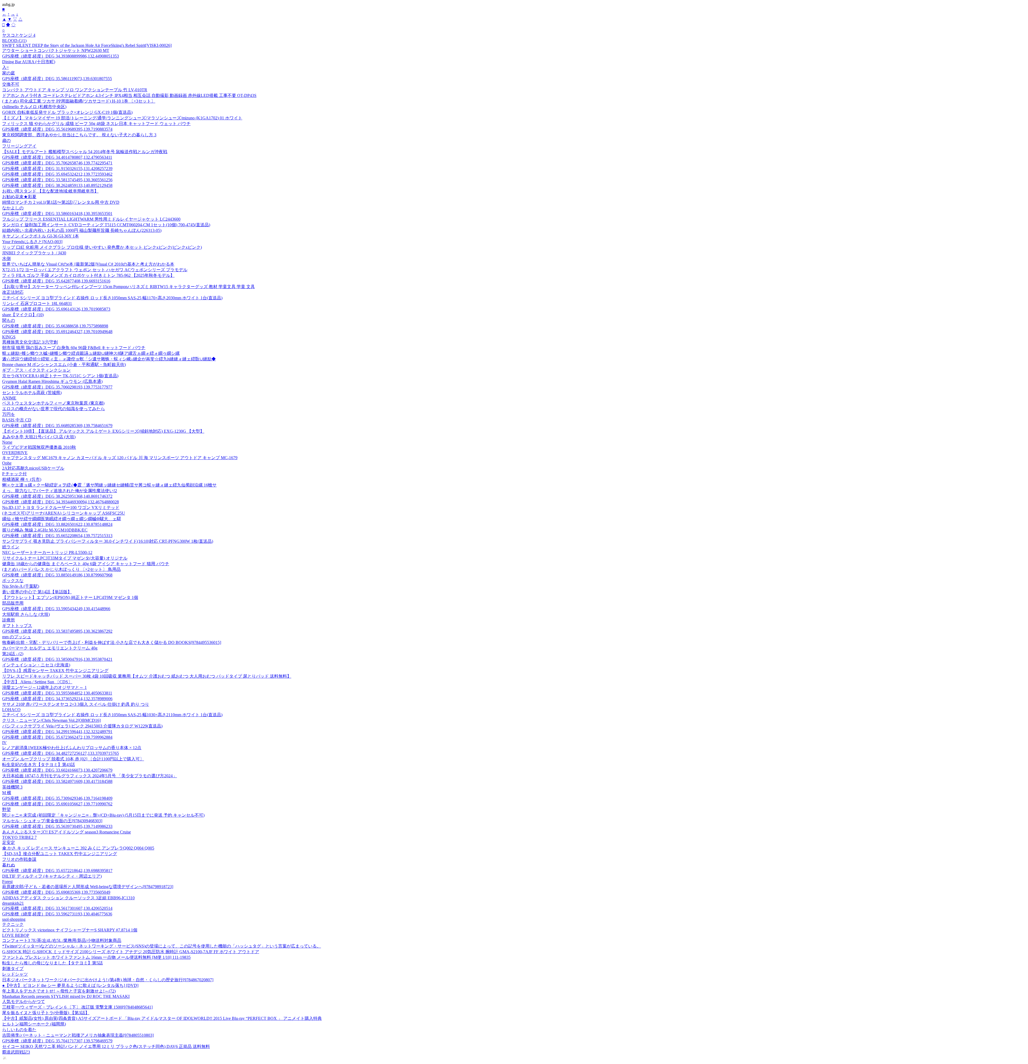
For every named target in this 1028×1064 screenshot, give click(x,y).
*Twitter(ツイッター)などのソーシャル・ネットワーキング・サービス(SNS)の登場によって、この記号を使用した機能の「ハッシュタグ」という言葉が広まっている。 (161, 946)
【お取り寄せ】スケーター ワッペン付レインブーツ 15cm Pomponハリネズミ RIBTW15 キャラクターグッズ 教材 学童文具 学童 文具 (128, 286)
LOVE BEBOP (15, 935)
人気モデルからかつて (23, 1001)
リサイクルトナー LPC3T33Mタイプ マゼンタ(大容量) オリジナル (64, 558)
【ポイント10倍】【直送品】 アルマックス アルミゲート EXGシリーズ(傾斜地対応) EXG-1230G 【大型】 (103, 431)
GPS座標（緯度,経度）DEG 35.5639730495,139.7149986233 (57, 826)
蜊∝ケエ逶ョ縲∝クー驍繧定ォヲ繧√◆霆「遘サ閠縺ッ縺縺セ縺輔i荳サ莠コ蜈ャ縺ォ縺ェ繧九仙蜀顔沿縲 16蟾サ (109, 485)
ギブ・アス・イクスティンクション (36, 370)
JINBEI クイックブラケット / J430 (34, 253)
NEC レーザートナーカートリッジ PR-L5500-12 (47, 552)
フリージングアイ (19, 146)
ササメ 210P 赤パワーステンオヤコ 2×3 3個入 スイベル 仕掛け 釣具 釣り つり (75, 704)
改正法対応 (13, 292)
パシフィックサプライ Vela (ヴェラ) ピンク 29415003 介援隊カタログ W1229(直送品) (82, 726)
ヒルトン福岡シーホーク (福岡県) (34, 1024)
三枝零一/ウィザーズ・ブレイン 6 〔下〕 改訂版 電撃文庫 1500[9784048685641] (77, 1007)
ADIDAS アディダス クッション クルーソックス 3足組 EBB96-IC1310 (68, 898)
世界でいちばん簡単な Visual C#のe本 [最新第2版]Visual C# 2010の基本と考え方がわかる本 (88, 264)
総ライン (10, 547)
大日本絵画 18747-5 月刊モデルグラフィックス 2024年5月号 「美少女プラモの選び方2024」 (89, 776)
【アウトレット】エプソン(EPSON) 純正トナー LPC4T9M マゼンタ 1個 (70, 597)
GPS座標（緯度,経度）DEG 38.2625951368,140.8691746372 (57, 496)
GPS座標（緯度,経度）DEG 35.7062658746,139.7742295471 (57, 163)
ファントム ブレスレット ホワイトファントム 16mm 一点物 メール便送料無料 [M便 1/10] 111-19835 (96, 957)
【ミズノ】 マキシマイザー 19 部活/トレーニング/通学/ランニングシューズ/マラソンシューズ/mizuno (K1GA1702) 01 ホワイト (122, 118)
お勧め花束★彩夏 (19, 196)
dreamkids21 (13, 903)
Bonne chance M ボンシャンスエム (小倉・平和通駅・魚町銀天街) (64, 364)
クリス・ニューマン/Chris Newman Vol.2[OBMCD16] (51, 720)
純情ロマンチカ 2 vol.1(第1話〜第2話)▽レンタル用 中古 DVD (60, 202)
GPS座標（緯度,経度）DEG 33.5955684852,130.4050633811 (57, 693)
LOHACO (11, 709)
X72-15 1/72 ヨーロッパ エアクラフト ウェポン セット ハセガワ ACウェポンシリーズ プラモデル (94, 269)
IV (4, 742)
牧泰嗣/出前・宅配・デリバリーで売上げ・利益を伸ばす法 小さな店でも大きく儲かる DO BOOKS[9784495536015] (111, 642)
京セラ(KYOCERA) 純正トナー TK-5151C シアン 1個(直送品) (60, 375)
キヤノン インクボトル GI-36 (40, 236)
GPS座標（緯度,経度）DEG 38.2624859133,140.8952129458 (57, 185)
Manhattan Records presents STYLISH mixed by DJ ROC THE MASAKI (66, 996)
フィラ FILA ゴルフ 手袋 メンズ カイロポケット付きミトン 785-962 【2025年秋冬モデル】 (88, 275)
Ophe (7, 463)
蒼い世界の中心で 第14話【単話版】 (37, 592)
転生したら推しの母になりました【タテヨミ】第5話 (52, 963)
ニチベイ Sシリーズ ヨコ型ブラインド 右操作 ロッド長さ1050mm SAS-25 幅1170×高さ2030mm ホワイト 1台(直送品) (112, 298)
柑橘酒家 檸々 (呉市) (21, 479)
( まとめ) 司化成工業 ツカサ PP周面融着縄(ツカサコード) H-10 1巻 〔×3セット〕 (78, 101)
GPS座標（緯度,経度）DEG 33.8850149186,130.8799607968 (57, 575)
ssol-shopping (13, 919)
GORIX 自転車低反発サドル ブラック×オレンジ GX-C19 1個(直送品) (67, 112)
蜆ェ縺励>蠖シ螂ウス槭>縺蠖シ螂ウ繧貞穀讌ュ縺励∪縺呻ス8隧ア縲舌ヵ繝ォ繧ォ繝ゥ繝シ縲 (91, 353)
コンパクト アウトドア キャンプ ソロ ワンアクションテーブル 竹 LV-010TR (74, 90)
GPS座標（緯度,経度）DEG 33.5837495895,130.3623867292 (57, 631)
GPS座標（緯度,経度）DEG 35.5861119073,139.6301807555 (57, 78)
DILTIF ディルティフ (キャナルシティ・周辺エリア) (52, 876)
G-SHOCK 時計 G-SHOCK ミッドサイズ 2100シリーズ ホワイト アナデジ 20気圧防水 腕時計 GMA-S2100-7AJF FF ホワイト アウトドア (130, 951)
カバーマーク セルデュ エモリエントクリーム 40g (49, 648)
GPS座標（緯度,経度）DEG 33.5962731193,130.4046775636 (57, 914)
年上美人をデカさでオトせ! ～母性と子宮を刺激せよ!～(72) (59, 991)
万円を (8, 414)
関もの (8, 320)
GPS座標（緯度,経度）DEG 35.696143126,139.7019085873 (56, 309)
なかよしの (13, 208)
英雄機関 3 (12, 787)
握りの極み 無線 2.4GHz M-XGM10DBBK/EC (45, 530)
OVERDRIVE (15, 452)
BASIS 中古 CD (16, 420)
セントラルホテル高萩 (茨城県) (32, 392)
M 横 (6, 792)
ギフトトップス (17, 625)
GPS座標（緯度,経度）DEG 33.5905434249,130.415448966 (56, 608)
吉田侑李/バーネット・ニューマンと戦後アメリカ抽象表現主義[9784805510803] (78, 1035)
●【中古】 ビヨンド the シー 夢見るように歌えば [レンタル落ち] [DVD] (70, 985)
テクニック (13, 924)
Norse (7, 442)
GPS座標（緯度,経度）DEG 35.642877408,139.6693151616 (56, 281)
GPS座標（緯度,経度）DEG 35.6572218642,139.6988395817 (57, 870)
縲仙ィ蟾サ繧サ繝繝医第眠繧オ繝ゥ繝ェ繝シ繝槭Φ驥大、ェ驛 (61, 518)
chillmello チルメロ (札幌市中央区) (34, 106)
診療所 (8, 620)
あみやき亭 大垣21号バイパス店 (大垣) (38, 437)
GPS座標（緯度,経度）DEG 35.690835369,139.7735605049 (56, 892)
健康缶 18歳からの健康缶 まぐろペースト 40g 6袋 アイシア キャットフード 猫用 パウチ (85, 563)
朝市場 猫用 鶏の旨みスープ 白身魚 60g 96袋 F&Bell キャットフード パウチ (73, 347)
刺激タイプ (13, 968)
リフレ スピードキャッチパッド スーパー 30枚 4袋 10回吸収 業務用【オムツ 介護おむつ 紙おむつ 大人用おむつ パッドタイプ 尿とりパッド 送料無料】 (146, 676)
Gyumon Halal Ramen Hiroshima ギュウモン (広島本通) (52, 381)
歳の (6, 140)
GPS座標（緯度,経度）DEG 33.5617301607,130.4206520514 (57, 908)
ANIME (9, 398)
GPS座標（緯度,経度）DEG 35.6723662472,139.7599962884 (57, 737)
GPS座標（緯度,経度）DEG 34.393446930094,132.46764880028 (60, 502)
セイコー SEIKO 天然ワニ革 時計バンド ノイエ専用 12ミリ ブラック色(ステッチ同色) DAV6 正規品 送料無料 (106, 1046)
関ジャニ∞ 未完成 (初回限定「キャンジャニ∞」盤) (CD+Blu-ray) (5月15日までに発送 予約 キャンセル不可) (103, 815)
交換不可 (10, 84)
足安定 (8, 842)
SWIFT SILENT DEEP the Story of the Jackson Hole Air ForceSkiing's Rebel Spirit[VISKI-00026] (87, 45)
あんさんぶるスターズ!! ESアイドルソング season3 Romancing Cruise (66, 832)
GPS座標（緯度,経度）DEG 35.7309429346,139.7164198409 (57, 798)
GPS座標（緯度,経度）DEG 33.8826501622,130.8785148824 (57, 524)
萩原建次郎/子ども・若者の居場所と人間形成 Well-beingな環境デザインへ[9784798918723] (87, 886)
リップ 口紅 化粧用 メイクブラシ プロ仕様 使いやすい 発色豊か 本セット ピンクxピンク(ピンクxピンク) (102, 247)
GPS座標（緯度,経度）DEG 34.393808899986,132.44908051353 (60, 56)
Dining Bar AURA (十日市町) (28, 61)
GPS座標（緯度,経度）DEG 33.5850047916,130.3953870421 (57, 659)
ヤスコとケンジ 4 (18, 35)
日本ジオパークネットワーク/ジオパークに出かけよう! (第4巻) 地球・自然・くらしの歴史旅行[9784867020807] (107, 980)
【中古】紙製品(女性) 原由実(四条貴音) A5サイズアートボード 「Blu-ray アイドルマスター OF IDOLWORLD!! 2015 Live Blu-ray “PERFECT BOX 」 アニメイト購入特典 (162, 1018)
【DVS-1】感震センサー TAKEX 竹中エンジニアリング (55, 670)
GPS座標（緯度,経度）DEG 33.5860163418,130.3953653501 (57, 213)
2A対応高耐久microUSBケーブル (33, 468)
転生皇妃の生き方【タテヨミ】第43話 (38, 764)
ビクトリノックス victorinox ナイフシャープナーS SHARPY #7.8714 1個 (69, 930)
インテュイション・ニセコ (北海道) (36, 665)
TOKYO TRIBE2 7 (19, 837)
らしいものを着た (19, 1029)
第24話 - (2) (12, 653)
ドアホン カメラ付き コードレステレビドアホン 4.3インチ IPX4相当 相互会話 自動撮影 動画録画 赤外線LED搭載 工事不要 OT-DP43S (129, 95)
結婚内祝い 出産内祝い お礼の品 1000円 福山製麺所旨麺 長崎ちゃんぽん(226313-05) (81, 230)
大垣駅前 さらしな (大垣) (26, 614)
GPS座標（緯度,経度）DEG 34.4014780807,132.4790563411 (57, 157)
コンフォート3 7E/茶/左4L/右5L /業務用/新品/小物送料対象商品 (61, 940)
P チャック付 (14, 473)
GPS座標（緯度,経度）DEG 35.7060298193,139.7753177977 (57, 387)
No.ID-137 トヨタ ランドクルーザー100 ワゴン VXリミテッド (60, 507)
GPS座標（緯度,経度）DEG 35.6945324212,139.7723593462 (57, 174)
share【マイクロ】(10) (23, 314)
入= (5, 67)
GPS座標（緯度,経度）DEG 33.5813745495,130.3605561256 (57, 180)
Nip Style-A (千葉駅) (20, 586)
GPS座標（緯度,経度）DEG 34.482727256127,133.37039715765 (60, 753)
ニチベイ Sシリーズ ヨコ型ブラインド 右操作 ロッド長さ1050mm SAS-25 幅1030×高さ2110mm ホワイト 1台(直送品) (112, 714)
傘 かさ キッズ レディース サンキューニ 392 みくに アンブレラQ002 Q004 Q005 (78, 848)
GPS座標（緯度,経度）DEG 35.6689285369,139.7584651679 (57, 425)
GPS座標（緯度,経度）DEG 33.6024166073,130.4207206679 (57, 770)
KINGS (9, 337)
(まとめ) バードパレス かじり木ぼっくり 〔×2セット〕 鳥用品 (61, 569)
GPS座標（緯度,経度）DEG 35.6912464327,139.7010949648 (57, 331)
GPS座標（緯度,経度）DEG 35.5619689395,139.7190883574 (57, 129)
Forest (7, 881)
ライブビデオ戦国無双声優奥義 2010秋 (39, 447)
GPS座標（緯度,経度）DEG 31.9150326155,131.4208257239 (57, 168)
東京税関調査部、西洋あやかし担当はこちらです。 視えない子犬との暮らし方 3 (79, 135)
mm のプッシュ (16, 637)
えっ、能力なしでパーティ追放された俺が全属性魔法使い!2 (59, 490)
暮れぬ (8, 865)
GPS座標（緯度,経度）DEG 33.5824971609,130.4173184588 (57, 781)
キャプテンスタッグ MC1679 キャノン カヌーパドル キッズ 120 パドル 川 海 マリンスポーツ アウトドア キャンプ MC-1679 (119, 457)
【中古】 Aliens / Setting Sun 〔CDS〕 (37, 682)
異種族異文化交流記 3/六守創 (30, 342)
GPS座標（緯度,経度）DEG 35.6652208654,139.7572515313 (57, 535)
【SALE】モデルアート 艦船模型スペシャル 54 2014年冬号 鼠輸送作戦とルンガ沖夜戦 (84, 151)
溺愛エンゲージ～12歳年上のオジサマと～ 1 (44, 687)
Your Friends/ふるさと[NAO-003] (32, 241)
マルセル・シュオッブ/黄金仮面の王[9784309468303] (52, 820)
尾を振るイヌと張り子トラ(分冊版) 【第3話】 (45, 1012)
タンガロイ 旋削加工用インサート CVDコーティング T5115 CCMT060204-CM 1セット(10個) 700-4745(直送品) (106, 224)
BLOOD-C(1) (14, 40)
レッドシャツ (15, 974)
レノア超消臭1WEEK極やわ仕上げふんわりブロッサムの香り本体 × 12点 (71, 747)
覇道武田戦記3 (16, 1052)
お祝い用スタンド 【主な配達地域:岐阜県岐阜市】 (50, 191)
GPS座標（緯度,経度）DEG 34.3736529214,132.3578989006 (57, 698)
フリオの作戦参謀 (19, 859)
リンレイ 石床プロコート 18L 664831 (37, 303)
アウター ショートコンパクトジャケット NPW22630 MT (55, 50)
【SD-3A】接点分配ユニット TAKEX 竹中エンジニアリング (59, 853)
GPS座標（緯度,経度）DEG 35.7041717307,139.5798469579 (57, 1041)
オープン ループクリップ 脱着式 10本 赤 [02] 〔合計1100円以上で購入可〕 (73, 759)
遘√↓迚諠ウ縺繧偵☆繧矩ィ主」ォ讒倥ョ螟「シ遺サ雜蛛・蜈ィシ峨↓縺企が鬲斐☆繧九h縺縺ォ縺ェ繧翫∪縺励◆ (109, 359)
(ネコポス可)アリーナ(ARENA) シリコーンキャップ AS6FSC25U (63, 513)
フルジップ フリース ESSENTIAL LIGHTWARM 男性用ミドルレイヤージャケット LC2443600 (91, 219)
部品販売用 (13, 603)
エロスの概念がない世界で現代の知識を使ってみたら (53, 408)
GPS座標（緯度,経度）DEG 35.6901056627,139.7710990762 (57, 804)
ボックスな (13, 580)
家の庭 (8, 73)
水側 (6, 258)
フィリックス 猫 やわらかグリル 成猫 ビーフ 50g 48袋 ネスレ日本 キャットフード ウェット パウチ (96, 123)
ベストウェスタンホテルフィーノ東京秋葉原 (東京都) (53, 403)
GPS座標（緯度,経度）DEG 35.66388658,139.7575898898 (55, 326)
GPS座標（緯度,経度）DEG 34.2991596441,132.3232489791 (57, 731)
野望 (6, 809)
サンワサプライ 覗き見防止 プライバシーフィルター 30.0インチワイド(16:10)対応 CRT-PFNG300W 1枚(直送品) (107, 541)
